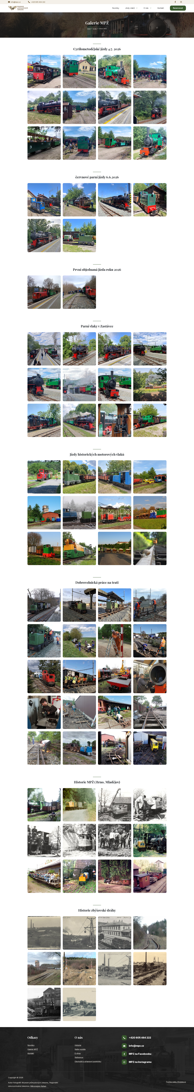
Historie (78, 1045)
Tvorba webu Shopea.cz (176, 1082)
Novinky (115, 8)
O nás (146, 8)
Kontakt (160, 8)
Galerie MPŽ (32, 1049)
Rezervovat (178, 8)
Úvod (89, 28)
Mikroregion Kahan (38, 1086)
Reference (79, 1057)
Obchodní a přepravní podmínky (88, 1061)
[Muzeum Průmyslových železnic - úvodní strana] (18, 8)
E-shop (78, 1053)
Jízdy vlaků (130, 8)
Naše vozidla (80, 1049)
